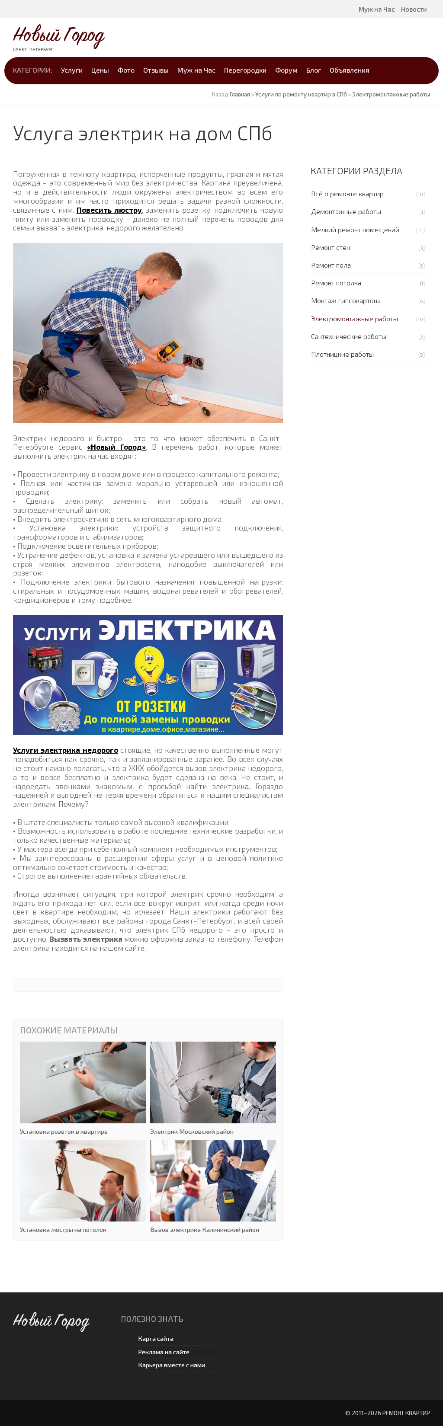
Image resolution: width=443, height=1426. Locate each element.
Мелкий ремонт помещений (355, 229)
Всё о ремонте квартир (347, 193)
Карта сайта (155, 1338)
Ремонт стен (330, 247)
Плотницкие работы (342, 354)
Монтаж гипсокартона (346, 300)
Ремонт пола (331, 265)
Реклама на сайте (163, 1352)
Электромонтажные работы (354, 318)
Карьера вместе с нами (171, 1364)
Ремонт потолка (336, 282)
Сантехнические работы (348, 336)
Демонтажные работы (346, 211)
